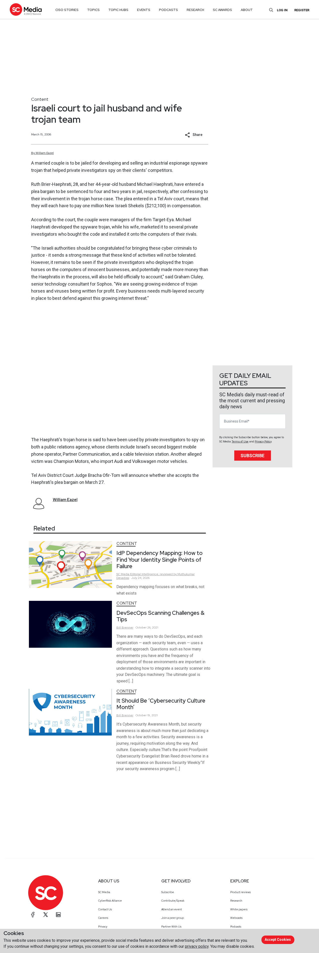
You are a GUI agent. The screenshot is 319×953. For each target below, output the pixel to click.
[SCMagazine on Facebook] (33, 915)
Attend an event (171, 909)
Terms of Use (240, 441)
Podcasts (235, 926)
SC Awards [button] (222, 10)
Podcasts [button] (168, 10)
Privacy (102, 926)
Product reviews (240, 892)
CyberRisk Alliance (110, 900)
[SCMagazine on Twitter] (46, 915)
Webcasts (236, 918)
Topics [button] (93, 10)
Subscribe (252, 455)
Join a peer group (172, 918)
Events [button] (143, 10)
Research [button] (195, 10)
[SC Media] (26, 9)
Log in (282, 10)
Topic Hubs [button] (118, 10)
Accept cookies (278, 940)
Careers (103, 918)
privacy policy (197, 946)
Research (236, 900)
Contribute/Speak (172, 900)
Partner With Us (171, 926)
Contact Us (105, 909)
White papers (238, 909)
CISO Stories (67, 10)
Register (301, 10)
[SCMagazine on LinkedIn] (58, 915)
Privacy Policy (263, 441)
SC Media (104, 892)
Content (39, 99)
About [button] (247, 10)
